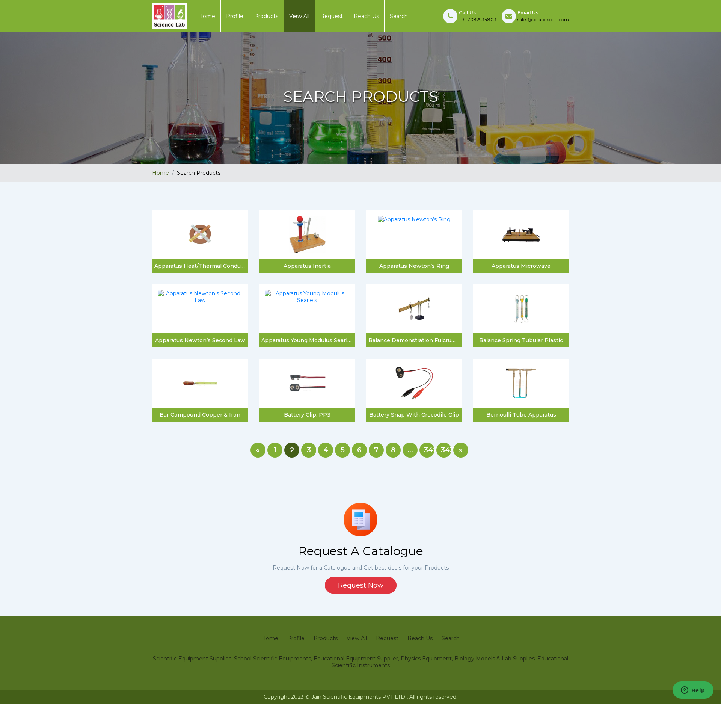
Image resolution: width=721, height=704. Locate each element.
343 (446, 450)
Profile (234, 16)
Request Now (360, 585)
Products (266, 16)
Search (399, 16)
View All (299, 16)
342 (429, 450)
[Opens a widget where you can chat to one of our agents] (692, 690)
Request (331, 16)
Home (206, 16)
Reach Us (366, 16)
